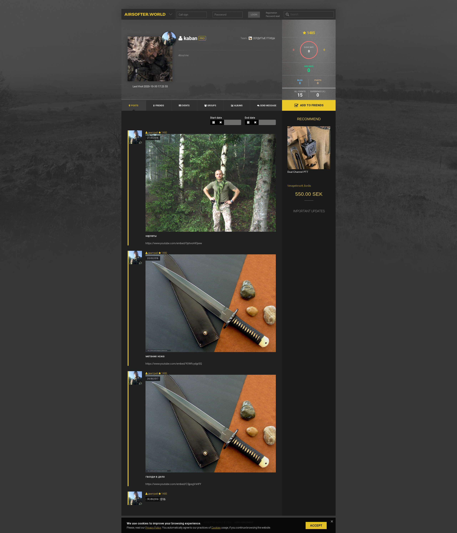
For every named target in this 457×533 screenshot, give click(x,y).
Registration (271, 13)
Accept (316, 525)
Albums (238, 105)
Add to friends (311, 105)
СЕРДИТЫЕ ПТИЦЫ (264, 38)
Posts (134, 105)
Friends (159, 105)
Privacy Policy (153, 527)
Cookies (216, 527)
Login (254, 14)
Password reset (273, 16)
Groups (211, 105)
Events (186, 105)
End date (250, 117)
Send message (268, 105)
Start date (216, 117)
